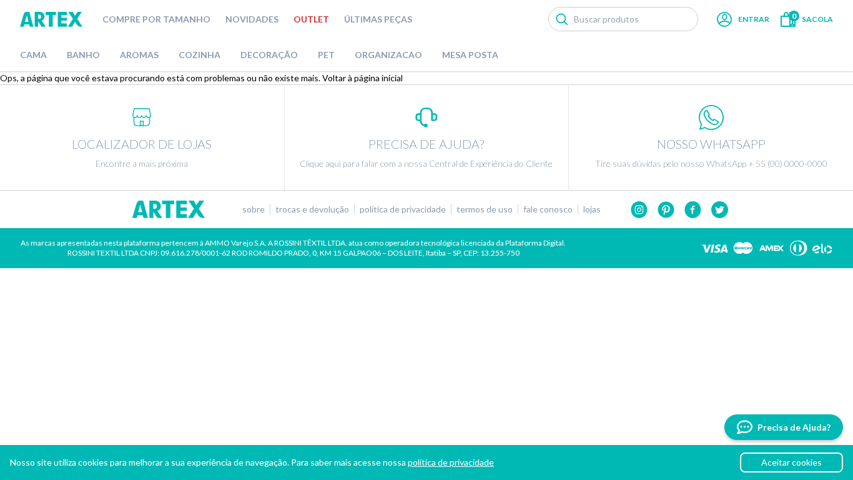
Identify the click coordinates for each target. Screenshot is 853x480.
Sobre (253, 209)
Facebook (692, 209)
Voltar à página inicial (362, 77)
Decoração (269, 54)
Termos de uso (484, 209)
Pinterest (666, 209)
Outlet (311, 19)
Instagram (639, 209)
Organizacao (388, 54)
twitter (719, 209)
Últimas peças (378, 19)
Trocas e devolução (312, 209)
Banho (83, 54)
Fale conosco (548, 209)
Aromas (139, 54)
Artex (51, 19)
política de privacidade (451, 462)
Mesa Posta (470, 54)
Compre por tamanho (156, 19)
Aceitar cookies (791, 462)
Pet (326, 54)
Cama (33, 54)
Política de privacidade (403, 209)
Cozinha (199, 54)
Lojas (592, 209)
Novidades (252, 19)
